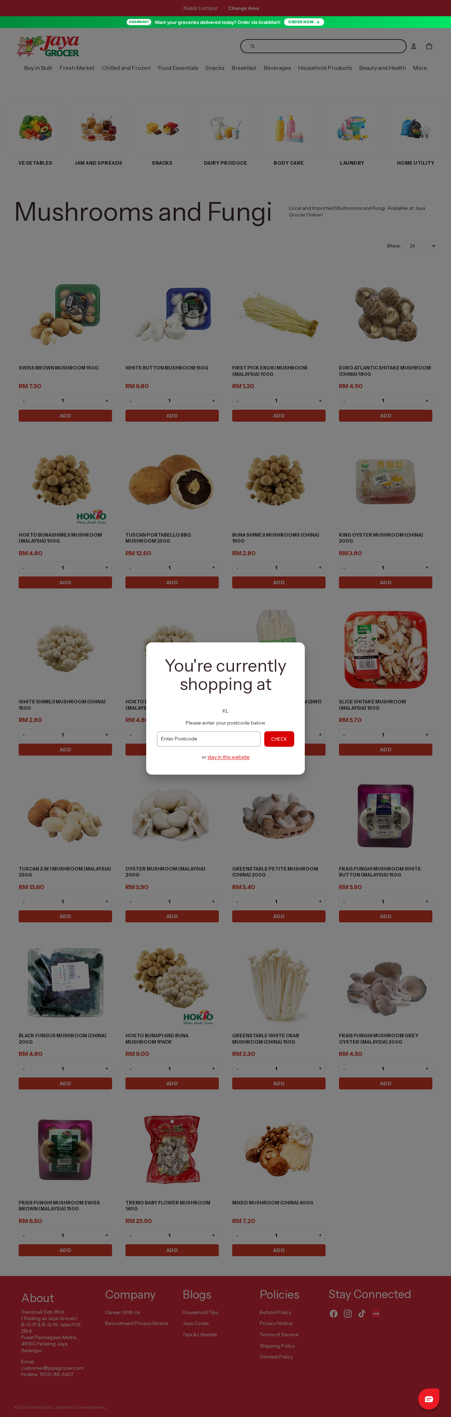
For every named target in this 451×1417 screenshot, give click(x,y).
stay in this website (229, 757)
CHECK (279, 739)
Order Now (301, 21)
